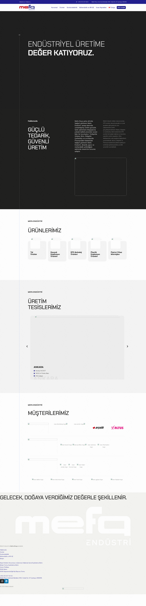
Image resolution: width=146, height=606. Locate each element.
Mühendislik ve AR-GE (86, 7)
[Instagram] (2, 581)
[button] (27, 346)
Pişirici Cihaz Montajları (116, 253)
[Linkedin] (6, 581)
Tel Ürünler (33, 253)
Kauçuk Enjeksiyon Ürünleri (55, 254)
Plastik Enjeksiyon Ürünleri (95, 254)
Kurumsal (54, 7)
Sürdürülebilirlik (72, 7)
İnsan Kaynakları (101, 7)
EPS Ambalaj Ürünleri (76, 253)
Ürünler (62, 7)
